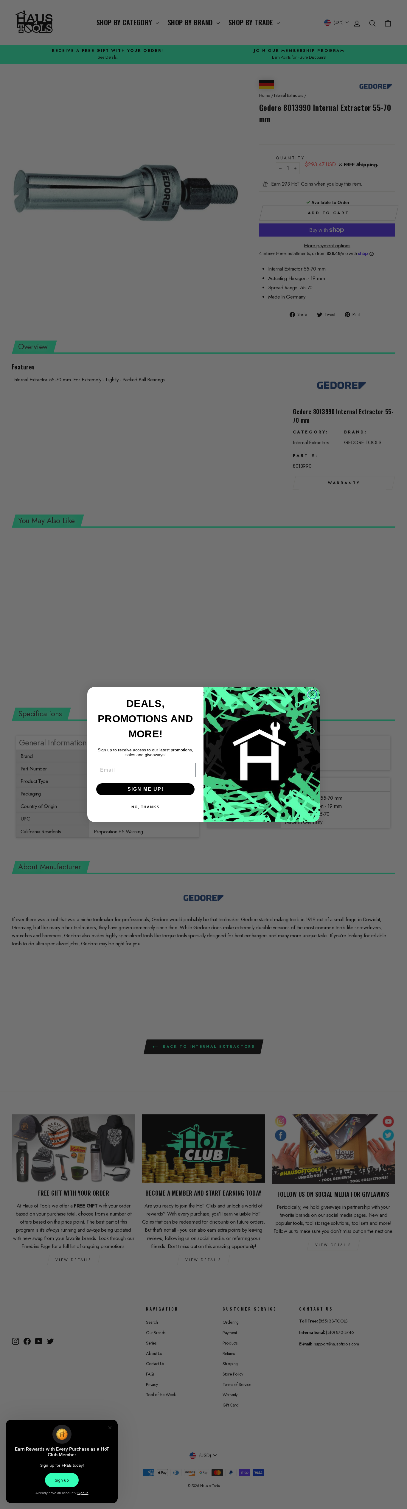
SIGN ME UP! (146, 789)
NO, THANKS (145, 807)
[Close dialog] (312, 694)
